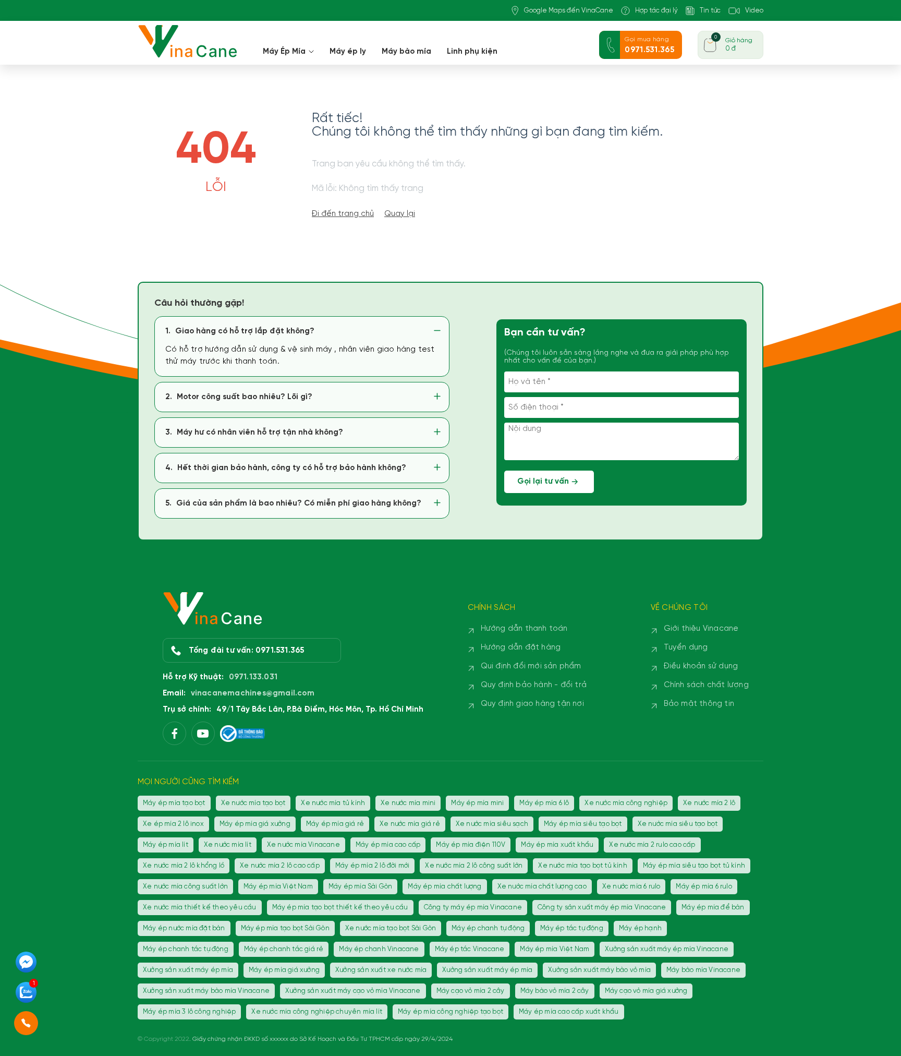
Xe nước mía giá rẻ (410, 824)
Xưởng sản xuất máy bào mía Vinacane (206, 991)
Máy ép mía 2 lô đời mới (372, 865)
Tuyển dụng (686, 647)
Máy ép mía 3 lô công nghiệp (189, 1012)
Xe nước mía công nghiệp (626, 803)
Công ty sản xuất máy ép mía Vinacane (602, 907)
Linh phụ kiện (472, 51)
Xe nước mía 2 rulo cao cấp (652, 845)
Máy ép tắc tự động (571, 928)
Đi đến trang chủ (343, 214)
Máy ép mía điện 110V (470, 845)
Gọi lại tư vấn (543, 481)
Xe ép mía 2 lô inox (173, 824)
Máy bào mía (406, 51)
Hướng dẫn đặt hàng (521, 647)
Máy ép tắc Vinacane (470, 949)
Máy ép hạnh (640, 928)
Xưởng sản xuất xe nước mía (381, 970)
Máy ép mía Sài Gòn (360, 886)
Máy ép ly (348, 51)
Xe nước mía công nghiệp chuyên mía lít (316, 1012)
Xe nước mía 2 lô (709, 803)
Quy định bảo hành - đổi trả (534, 685)
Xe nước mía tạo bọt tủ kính (582, 865)
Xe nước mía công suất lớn (185, 886)
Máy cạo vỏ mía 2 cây (470, 991)
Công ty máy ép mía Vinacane (473, 907)
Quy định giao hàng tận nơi (532, 704)
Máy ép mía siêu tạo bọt (583, 824)
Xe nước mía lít (227, 845)
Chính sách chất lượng (706, 685)
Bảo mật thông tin (699, 704)
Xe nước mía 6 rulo (631, 886)
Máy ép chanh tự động (488, 928)
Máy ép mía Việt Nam (278, 886)
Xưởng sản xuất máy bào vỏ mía (599, 970)
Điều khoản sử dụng (701, 666)
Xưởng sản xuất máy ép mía (188, 970)
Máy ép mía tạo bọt (174, 803)
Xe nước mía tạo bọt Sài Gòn (390, 928)
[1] (26, 1002)
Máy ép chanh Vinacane (379, 949)
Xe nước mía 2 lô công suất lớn (473, 865)
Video (754, 10)
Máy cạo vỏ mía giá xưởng (646, 991)
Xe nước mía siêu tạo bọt (678, 824)
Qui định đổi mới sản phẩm (531, 666)
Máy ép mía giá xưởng (255, 824)
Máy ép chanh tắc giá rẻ (284, 949)
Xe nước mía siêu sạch (492, 824)
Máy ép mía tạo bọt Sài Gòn (285, 928)
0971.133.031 (253, 677)
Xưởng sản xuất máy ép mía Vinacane (666, 949)
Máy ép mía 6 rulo (704, 886)
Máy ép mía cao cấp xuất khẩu (569, 1012)
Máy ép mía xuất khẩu (557, 845)
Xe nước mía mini (408, 803)
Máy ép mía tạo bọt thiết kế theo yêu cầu (340, 907)
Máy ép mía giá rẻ (335, 824)
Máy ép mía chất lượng (444, 886)
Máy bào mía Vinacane (703, 970)
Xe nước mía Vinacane (303, 845)
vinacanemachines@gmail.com (252, 693)
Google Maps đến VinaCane (568, 10)
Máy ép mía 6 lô (544, 803)
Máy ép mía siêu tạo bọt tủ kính (694, 865)
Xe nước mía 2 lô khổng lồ (183, 865)
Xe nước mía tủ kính (333, 803)
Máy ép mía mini (477, 803)
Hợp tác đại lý (656, 10)
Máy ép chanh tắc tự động (185, 949)
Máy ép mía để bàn (712, 907)
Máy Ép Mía (284, 51)
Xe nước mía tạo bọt (253, 803)
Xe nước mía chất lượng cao (542, 886)
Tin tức (710, 10)
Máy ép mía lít (165, 845)
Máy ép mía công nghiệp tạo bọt (450, 1012)
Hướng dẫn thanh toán (524, 629)
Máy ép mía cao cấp (388, 845)
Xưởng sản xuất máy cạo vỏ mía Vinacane (353, 991)
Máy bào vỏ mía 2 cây (554, 991)
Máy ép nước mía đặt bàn (184, 928)
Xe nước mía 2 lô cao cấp (280, 865)
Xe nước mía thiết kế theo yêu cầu (200, 907)
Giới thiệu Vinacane (701, 629)
